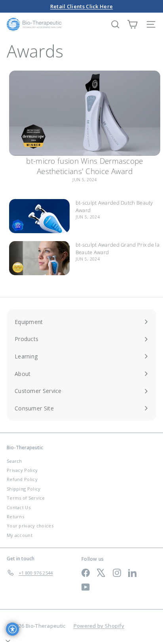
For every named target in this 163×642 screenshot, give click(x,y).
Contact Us (18, 507)
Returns (15, 516)
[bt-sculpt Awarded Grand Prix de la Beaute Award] (39, 258)
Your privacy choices (30, 526)
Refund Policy (22, 479)
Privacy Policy (22, 470)
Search (14, 461)
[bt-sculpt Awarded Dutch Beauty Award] (39, 216)
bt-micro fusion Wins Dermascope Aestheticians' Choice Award (84, 166)
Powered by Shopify (99, 625)
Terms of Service (26, 498)
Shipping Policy (24, 489)
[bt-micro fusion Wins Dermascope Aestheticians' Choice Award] (84, 113)
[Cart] (132, 24)
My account (19, 535)
